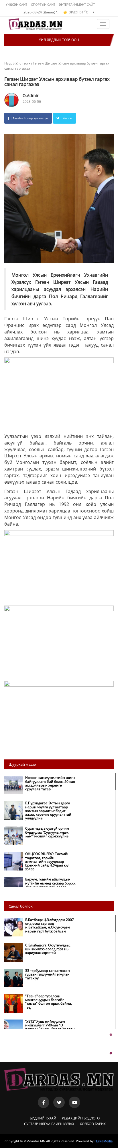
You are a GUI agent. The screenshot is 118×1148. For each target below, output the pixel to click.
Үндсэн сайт (16, 4)
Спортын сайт (43, 4)
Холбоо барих (93, 1123)
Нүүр (8, 63)
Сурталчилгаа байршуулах (49, 1123)
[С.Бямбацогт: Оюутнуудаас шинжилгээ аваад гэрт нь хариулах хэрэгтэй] (40, 960)
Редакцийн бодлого (81, 1118)
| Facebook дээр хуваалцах (28, 118)
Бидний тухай (43, 1118)
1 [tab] (111, 1035)
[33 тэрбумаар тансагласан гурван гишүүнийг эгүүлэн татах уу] (40, 986)
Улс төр (22, 63)
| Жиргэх (65, 118)
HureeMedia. (104, 1141)
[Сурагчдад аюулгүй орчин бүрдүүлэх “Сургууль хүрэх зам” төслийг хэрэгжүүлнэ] (40, 843)
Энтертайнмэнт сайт (77, 4)
